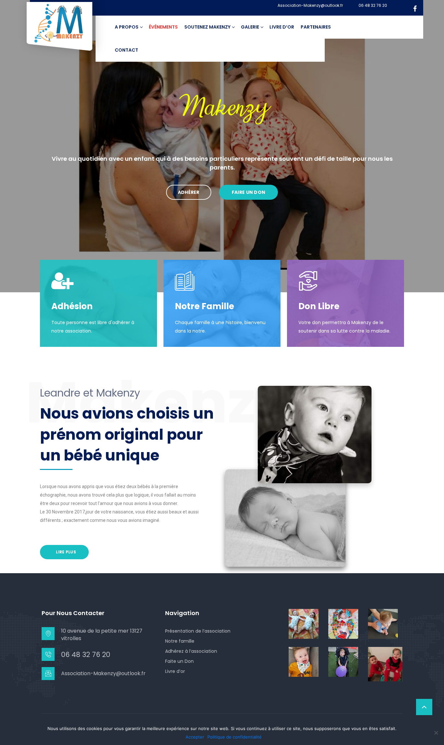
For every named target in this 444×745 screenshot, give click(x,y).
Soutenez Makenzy (207, 27)
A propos (126, 27)
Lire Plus (65, 552)
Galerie (250, 27)
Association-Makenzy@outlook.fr (310, 5)
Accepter (195, 736)
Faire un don (249, 192)
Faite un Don (179, 661)
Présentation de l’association (197, 631)
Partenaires (316, 27)
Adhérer (189, 192)
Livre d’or (281, 27)
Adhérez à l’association (191, 651)
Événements (163, 27)
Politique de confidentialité (234, 736)
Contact (126, 50)
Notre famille (179, 641)
